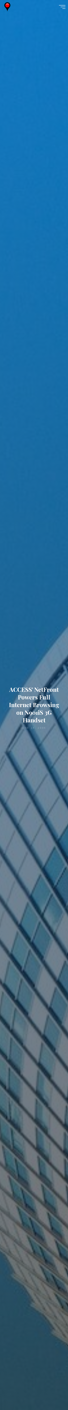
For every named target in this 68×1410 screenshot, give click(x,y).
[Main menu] (62, 7)
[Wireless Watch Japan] (7, 6)
